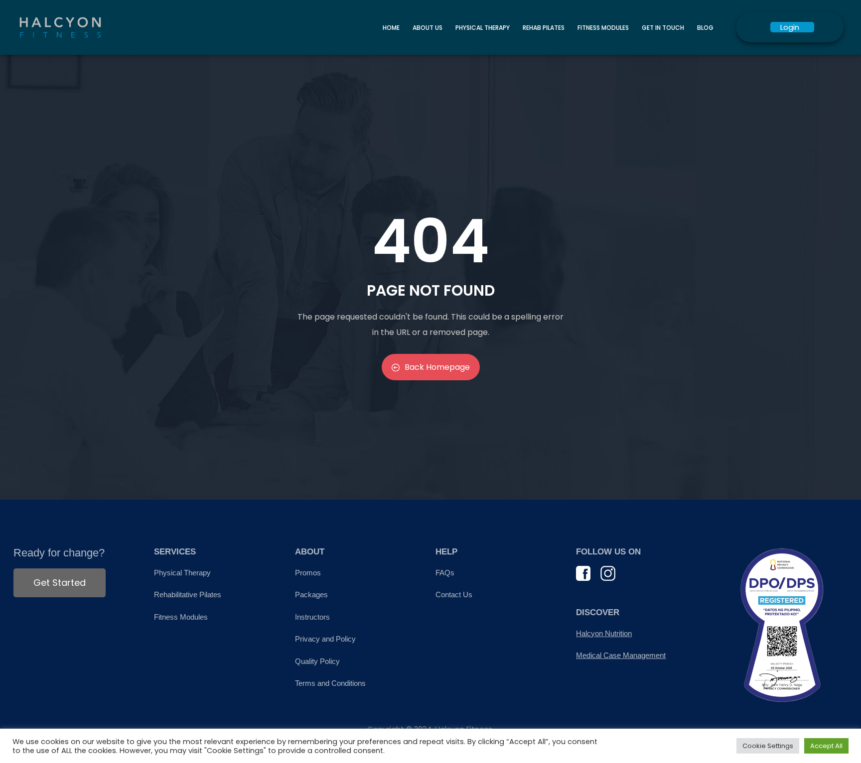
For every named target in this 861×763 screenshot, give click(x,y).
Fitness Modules (603, 27)
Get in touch (663, 27)
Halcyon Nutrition (604, 633)
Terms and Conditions (330, 683)
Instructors (312, 617)
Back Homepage (437, 367)
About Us (427, 27)
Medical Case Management (621, 655)
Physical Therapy (482, 27)
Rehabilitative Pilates (187, 594)
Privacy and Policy (325, 639)
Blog (705, 27)
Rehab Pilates (544, 27)
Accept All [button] (826, 746)
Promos (308, 572)
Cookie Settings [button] (767, 746)
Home (391, 27)
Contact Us (453, 594)
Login (789, 27)
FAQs (444, 572)
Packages (311, 594)
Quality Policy (317, 661)
